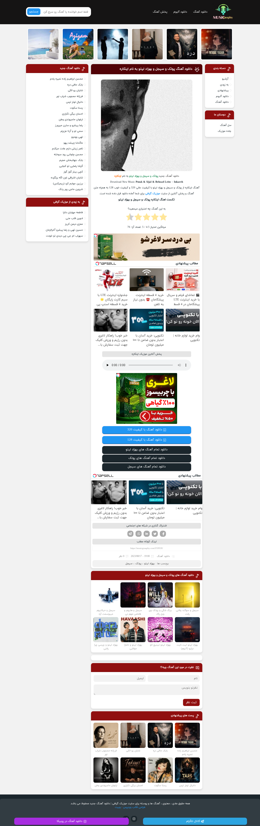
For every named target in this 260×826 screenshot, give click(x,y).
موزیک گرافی (152, 193)
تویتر (155, 534)
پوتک (138, 563)
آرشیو (225, 79)
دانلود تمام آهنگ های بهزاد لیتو (146, 449)
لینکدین (147, 534)
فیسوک (163, 534)
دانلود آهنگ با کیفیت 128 (144, 440)
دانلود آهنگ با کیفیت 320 (144, 430)
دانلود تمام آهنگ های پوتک (146, 458)
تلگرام (130, 534)
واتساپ (138, 534)
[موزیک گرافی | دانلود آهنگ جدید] (223, 12)
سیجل (129, 563)
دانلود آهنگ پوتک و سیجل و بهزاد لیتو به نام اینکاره (156, 69)
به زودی (224, 85)
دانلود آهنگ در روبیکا (69, 821)
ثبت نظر (191, 702)
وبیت (118, 807)
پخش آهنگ (160, 12)
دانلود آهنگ (200, 12)
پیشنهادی (223, 90)
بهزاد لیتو (149, 563)
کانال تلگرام (193, 821)
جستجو (33, 12)
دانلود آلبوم (180, 12)
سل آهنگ (225, 125)
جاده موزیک (224, 131)
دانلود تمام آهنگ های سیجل (147, 467)
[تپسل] (96, 236)
